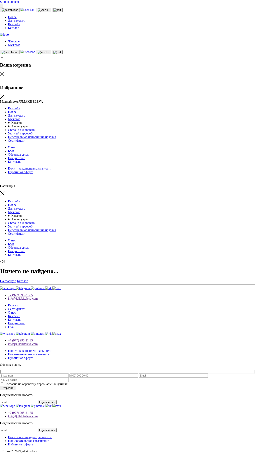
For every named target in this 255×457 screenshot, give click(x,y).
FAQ (11, 327)
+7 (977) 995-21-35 (20, 295)
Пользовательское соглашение (28, 354)
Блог (11, 151)
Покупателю (16, 158)
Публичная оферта (20, 172)
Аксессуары (19, 126)
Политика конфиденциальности (30, 168)
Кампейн (14, 24)
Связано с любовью (21, 129)
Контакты (14, 161)
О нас (12, 147)
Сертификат (16, 140)
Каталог (13, 27)
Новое (12, 17)
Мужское (14, 45)
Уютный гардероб (20, 133)
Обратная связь (18, 154)
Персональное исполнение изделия (32, 137)
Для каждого (16, 20)
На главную (8, 281)
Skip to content (9, 1)
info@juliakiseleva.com (23, 298)
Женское (14, 41)
